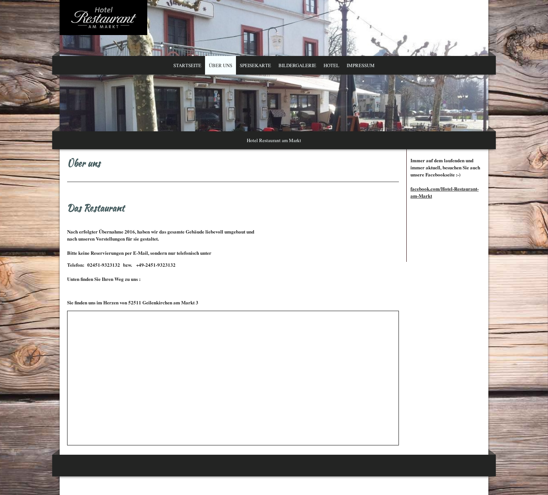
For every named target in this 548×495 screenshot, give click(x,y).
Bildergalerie (297, 65)
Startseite (187, 65)
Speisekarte (255, 65)
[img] (274, 74)
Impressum (361, 65)
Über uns (220, 65)
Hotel (331, 65)
